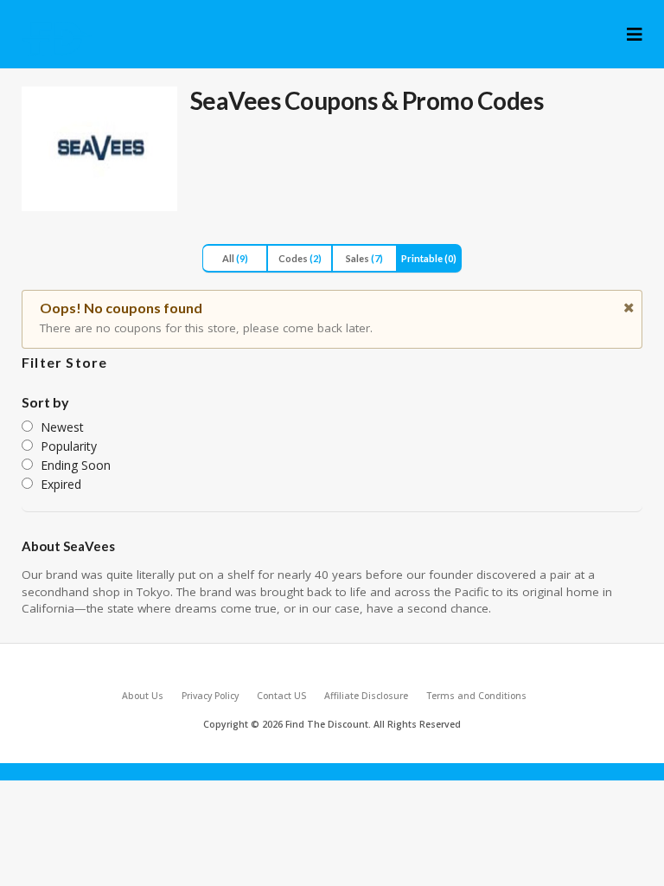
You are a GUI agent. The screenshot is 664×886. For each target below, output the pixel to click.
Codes (300, 258)
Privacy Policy (210, 696)
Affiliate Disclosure (366, 696)
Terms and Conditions (476, 696)
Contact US (281, 696)
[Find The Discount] (58, 38)
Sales (364, 258)
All (235, 258)
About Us (142, 696)
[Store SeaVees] (99, 149)
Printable (428, 258)
